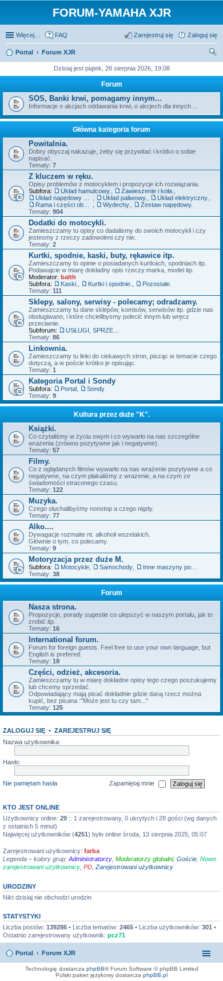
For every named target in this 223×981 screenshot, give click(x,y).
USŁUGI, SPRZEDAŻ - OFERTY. (94, 330)
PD (87, 866)
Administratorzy (90, 858)
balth (68, 276)
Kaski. (69, 283)
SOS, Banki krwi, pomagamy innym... (95, 98)
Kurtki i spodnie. (110, 283)
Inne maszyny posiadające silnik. (171, 567)
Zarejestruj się (82, 730)
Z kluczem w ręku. (61, 176)
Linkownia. (48, 348)
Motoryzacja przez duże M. (76, 559)
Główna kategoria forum (111, 130)
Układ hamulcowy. (86, 190)
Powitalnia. (48, 143)
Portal (24, 52)
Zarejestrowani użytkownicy (134, 866)
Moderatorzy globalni (144, 858)
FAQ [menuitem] (61, 35)
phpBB (95, 969)
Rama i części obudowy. (64, 204)
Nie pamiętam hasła (30, 783)
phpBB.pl (155, 975)
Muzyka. (43, 501)
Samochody (116, 567)
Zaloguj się (24, 730)
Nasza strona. (53, 607)
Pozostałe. (157, 283)
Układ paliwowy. (125, 197)
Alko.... (41, 526)
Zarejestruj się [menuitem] (153, 35)
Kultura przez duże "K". (112, 415)
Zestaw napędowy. (167, 204)
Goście (187, 858)
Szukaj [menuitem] (213, 53)
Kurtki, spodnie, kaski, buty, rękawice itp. (101, 255)
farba (91, 850)
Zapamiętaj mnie (132, 783)
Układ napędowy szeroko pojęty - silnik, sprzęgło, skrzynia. (64, 197)
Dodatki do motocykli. (67, 222)
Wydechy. (116, 204)
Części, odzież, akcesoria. (75, 672)
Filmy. (39, 461)
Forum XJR (58, 952)
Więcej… (28, 35)
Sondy (96, 388)
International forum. (64, 639)
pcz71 (116, 935)
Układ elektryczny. (183, 197)
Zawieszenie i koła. (147, 190)
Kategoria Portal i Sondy (72, 381)
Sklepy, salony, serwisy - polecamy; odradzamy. (113, 302)
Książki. (43, 428)
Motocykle (75, 567)
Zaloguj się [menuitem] (202, 35)
